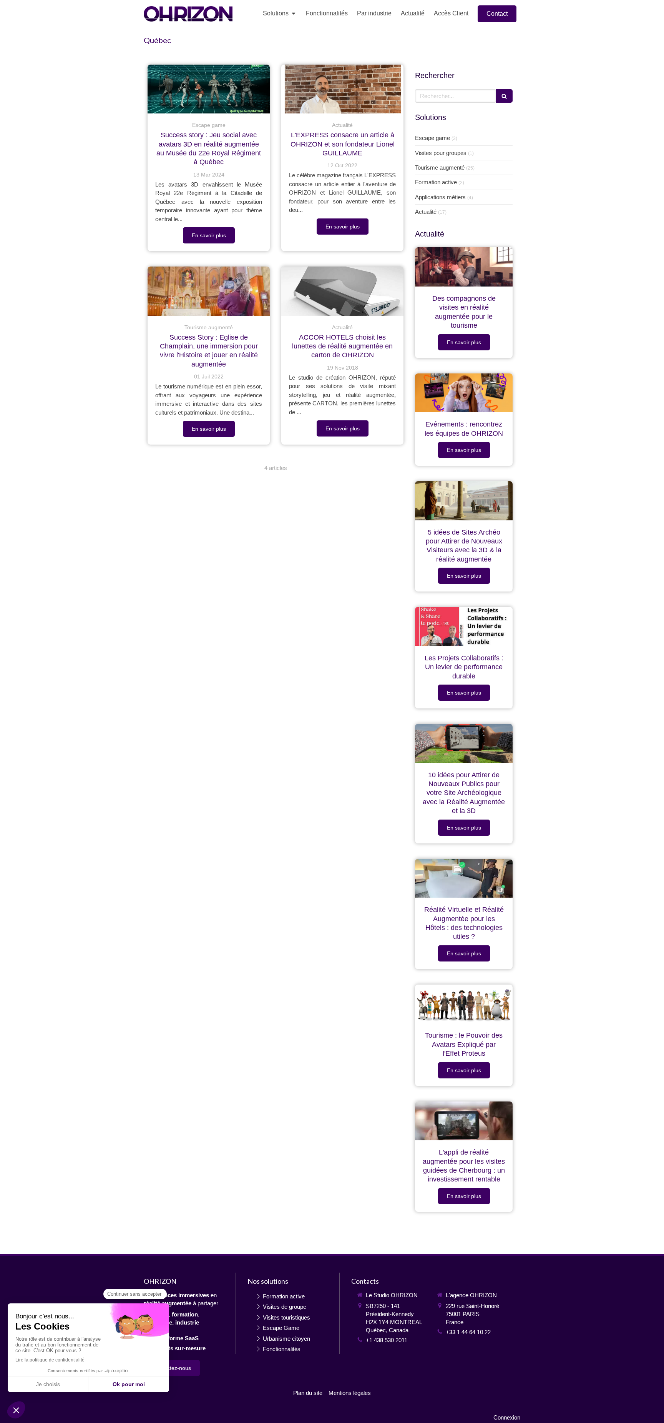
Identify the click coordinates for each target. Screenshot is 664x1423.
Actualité (426, 211)
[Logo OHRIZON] (188, 19)
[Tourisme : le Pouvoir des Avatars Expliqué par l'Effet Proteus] (464, 1004)
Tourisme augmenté (440, 167)
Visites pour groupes (440, 153)
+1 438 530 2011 (386, 1340)
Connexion (506, 1417)
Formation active (436, 182)
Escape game (432, 138)
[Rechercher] (504, 96)
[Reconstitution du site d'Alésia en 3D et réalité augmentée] (464, 500)
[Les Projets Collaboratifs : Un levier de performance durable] (464, 626)
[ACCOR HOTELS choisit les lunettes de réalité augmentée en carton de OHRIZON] (342, 291)
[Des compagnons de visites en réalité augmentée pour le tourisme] (464, 267)
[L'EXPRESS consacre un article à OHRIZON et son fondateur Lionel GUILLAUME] (342, 89)
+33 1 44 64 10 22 (468, 1332)
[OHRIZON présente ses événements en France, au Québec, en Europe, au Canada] (464, 393)
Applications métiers (440, 197)
